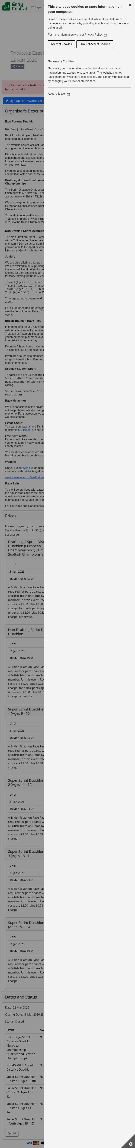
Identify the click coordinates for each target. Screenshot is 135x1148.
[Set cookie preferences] (128, 1141)
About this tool (59, 93)
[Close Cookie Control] (130, 5)
